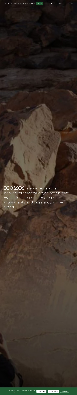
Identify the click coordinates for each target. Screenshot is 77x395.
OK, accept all (41, 391)
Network (25, 3)
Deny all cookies (53, 391)
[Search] (51, 3)
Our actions (13, 3)
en (70, 3)
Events (20, 3)
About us (6, 3)
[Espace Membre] (55, 3)
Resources (32, 3)
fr (72, 3)
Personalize (65, 391)
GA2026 (40, 3)
